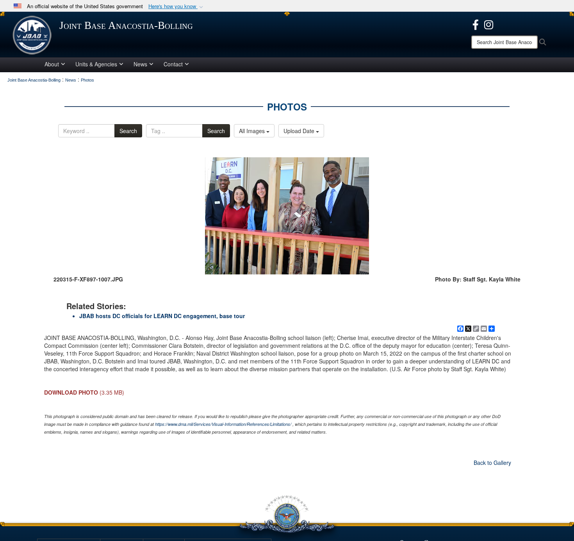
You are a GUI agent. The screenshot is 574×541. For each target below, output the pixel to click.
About (52, 64)
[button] (176, 6)
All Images (252, 131)
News (140, 64)
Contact (173, 64)
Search (128, 131)
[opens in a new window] (475, 24)
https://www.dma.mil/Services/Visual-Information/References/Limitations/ (223, 424)
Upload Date (299, 131)
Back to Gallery (492, 462)
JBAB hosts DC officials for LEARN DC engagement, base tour (162, 316)
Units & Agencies (96, 64)
